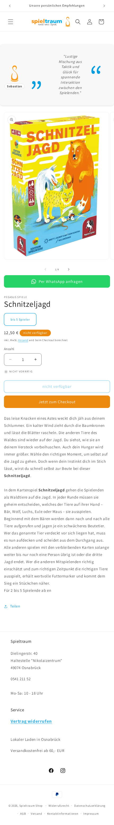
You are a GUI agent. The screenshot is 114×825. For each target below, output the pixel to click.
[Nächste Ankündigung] (104, 6)
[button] (10, 22)
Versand (23, 340)
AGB (23, 813)
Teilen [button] (15, 606)
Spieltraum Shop (31, 805)
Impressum (91, 813)
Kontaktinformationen (62, 813)
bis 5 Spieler (20, 319)
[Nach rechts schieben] (68, 269)
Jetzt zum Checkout (57, 401)
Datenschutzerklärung (90, 805)
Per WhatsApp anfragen (61, 281)
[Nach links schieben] (45, 269)
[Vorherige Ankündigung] (10, 6)
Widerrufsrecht (59, 805)
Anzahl (9, 349)
